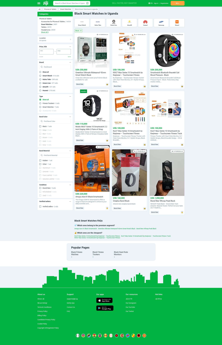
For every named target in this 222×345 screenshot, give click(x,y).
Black (77, 31)
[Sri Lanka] (122, 335)
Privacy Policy (42, 311)
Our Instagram (131, 303)
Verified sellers (50, 206)
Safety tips (70, 303)
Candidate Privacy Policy (46, 320)
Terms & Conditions (44, 307)
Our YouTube (130, 307)
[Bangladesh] (116, 335)
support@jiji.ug (72, 299)
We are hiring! (42, 303)
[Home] (46, 3)
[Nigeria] (78, 335)
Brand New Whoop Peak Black (146, 228)
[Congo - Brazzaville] (133, 335)
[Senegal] (105, 335)
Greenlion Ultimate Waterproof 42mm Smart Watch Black (116, 228)
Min (41, 51)
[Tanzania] (89, 335)
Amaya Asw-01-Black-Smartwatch (85, 228)
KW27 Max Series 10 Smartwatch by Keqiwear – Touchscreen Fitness (97, 238)
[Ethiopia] (100, 335)
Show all (46, 72)
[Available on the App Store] (104, 301)
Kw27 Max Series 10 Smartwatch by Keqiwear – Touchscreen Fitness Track (146, 236)
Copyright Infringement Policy (48, 328)
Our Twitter (130, 311)
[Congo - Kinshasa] (128, 335)
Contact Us (71, 307)
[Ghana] (94, 335)
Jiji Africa (158, 299)
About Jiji (40, 299)
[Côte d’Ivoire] (111, 335)
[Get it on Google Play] (104, 308)
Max (59, 51)
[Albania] (139, 335)
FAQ (68, 311)
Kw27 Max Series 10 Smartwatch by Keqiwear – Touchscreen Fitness (97, 236)
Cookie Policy (42, 324)
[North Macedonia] (144, 335)
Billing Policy (41, 315)
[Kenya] (83, 335)
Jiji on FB (129, 299)
